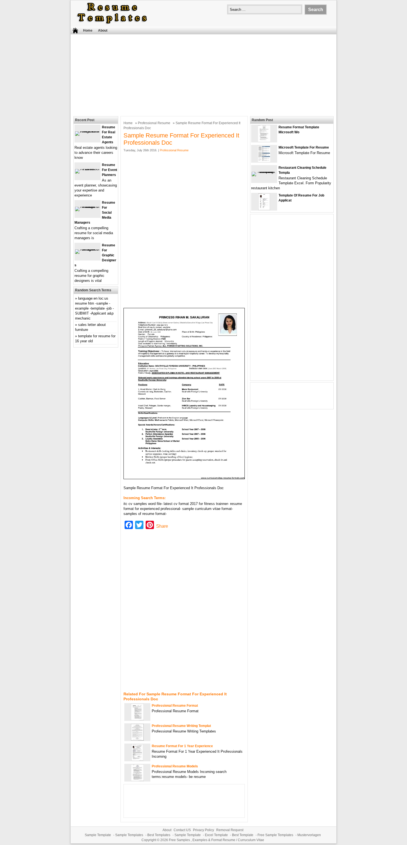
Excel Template (216, 835)
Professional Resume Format (175, 706)
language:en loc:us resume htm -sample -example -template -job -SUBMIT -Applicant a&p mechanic (94, 308)
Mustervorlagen (309, 835)
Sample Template (98, 835)
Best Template (242, 835)
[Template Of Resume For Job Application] (264, 209)
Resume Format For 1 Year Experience (182, 746)
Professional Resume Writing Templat (181, 726)
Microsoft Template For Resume (304, 147)
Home (87, 30)
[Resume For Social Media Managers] (87, 207)
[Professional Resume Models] (137, 780)
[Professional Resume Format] (137, 719)
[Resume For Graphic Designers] (87, 249)
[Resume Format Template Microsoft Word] (264, 141)
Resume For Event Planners (109, 170)
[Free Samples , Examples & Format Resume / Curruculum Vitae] (112, 24)
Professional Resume (154, 123)
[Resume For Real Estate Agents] (87, 131)
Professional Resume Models (175, 766)
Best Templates (158, 835)
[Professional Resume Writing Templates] (137, 739)
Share (162, 526)
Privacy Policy (203, 830)
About (102, 30)
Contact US (182, 830)
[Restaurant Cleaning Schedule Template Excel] (264, 172)
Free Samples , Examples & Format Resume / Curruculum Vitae (216, 840)
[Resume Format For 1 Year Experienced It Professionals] (137, 759)
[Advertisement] (203, 74)
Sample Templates (129, 835)
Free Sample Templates (275, 835)
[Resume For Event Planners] (87, 169)
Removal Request (229, 830)
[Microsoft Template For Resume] (264, 161)
